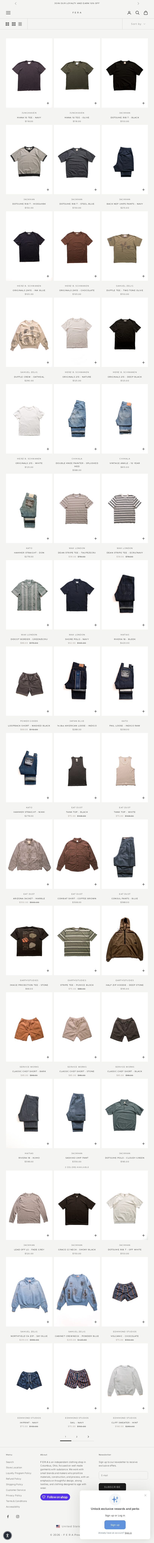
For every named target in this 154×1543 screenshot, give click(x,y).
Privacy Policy (14, 1495)
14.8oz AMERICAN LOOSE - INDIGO (77, 726)
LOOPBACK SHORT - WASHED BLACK (29, 726)
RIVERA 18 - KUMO (29, 1158)
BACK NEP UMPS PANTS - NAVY (125, 204)
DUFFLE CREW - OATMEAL (29, 377)
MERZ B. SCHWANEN (29, 286)
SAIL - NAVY (77, 1423)
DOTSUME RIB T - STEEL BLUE (77, 204)
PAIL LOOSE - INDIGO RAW (124, 726)
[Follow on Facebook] (8, 1516)
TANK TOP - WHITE (125, 812)
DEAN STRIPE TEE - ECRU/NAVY (125, 553)
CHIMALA (77, 458)
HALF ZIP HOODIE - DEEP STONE (125, 985)
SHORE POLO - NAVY (77, 639)
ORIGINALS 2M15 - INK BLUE (29, 290)
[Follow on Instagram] (18, 1516)
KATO (29, 548)
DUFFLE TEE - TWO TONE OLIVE (124, 290)
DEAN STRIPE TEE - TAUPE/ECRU (77, 553)
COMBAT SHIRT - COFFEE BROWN (77, 899)
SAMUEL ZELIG (124, 286)
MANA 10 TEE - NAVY (29, 118)
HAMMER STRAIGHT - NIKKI (29, 812)
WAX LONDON (77, 548)
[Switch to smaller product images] (13, 24)
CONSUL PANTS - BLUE (125, 899)
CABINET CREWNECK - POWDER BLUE (77, 1336)
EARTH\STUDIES (29, 980)
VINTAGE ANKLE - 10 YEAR (125, 463)
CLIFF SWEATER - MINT (125, 1423)
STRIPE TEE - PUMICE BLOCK (77, 985)
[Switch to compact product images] (20, 24)
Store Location (14, 1467)
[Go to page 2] (88, 1436)
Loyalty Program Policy (18, 1473)
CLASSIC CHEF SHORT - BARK (29, 1071)
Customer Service (16, 1490)
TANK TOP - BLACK (77, 812)
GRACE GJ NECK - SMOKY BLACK (77, 1250)
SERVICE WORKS (29, 1067)
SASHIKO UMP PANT (77, 1158)
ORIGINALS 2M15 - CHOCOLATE (77, 290)
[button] (7, 1535)
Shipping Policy (14, 1484)
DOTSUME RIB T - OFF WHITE (125, 1250)
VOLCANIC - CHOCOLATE (125, 1336)
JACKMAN (124, 113)
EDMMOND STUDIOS (125, 1331)
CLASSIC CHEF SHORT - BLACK (124, 1071)
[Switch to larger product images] (7, 24)
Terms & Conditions (16, 1501)
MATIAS (125, 634)
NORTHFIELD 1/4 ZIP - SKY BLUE (29, 1336)
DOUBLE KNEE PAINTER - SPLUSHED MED (77, 464)
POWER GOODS (29, 721)
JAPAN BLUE (77, 721)
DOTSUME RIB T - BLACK (125, 118)
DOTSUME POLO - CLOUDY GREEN (124, 1158)
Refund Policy (13, 1478)
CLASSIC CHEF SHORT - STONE (77, 1071)
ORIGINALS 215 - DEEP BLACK (125, 377)
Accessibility (13, 1506)
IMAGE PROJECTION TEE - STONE (29, 985)
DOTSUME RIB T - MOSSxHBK (29, 204)
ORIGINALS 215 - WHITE (29, 463)
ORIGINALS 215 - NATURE (77, 377)
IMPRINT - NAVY (29, 1423)
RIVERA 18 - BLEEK (125, 639)
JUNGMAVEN (29, 113)
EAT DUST (77, 807)
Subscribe (112, 1487)
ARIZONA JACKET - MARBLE (29, 899)
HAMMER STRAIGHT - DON (29, 553)
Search (10, 1462)
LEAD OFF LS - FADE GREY (29, 1250)
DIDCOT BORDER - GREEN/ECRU (29, 639)
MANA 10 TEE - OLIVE (77, 118)
